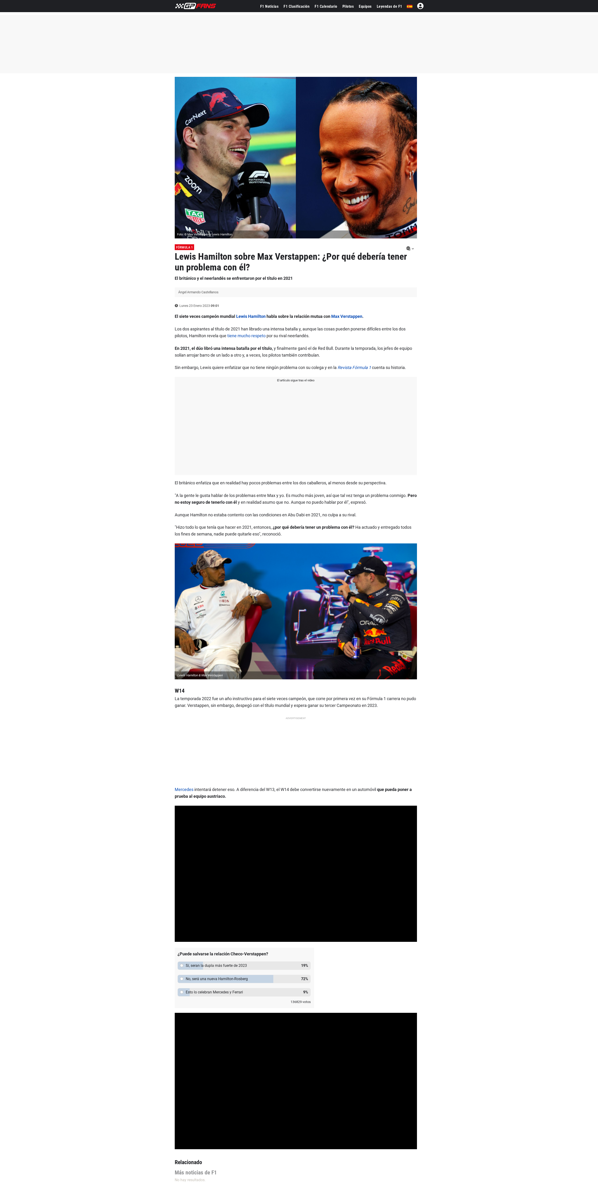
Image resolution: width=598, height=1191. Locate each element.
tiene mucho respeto (246, 335)
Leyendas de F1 (389, 6)
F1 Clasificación (297, 6)
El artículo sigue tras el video (295, 380)
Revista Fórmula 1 (354, 367)
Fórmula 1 (184, 247)
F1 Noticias (269, 6)
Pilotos (348, 6)
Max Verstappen (346, 316)
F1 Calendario (326, 6)
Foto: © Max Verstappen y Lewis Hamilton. (205, 234)
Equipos (365, 6)
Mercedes (184, 789)
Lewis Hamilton (251, 316)
